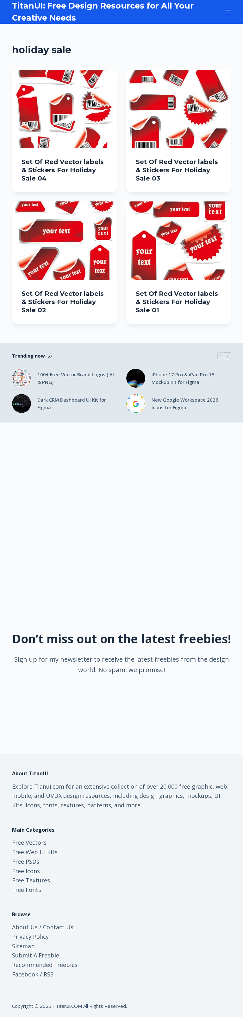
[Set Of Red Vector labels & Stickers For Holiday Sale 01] (178, 240)
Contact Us (58, 927)
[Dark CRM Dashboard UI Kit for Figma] (21, 403)
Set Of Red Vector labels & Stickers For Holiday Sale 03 (177, 170)
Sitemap (23, 946)
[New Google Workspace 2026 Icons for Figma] (135, 403)
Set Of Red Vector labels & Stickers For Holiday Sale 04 (63, 170)
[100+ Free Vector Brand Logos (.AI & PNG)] (21, 378)
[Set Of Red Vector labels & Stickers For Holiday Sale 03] (178, 109)
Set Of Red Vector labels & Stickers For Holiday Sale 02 (63, 302)
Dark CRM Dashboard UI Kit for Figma (71, 404)
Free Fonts (26, 889)
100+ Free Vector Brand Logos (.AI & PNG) (75, 378)
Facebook (25, 974)
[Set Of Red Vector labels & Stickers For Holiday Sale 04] (64, 109)
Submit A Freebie (35, 955)
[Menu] (228, 12)
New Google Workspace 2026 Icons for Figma (185, 404)
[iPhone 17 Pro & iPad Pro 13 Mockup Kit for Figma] (135, 378)
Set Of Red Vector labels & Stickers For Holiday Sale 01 (177, 302)
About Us (25, 927)
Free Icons (26, 871)
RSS (48, 974)
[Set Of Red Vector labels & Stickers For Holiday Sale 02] (64, 240)
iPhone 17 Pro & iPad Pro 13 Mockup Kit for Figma (183, 378)
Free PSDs (25, 861)
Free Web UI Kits (35, 852)
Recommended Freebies (45, 965)
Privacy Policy (30, 936)
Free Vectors (29, 842)
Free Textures (31, 880)
